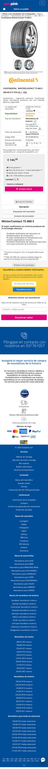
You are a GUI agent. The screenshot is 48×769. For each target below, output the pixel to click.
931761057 (35, 346)
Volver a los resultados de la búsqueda (18, 14)
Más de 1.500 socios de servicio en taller (24, 415)
